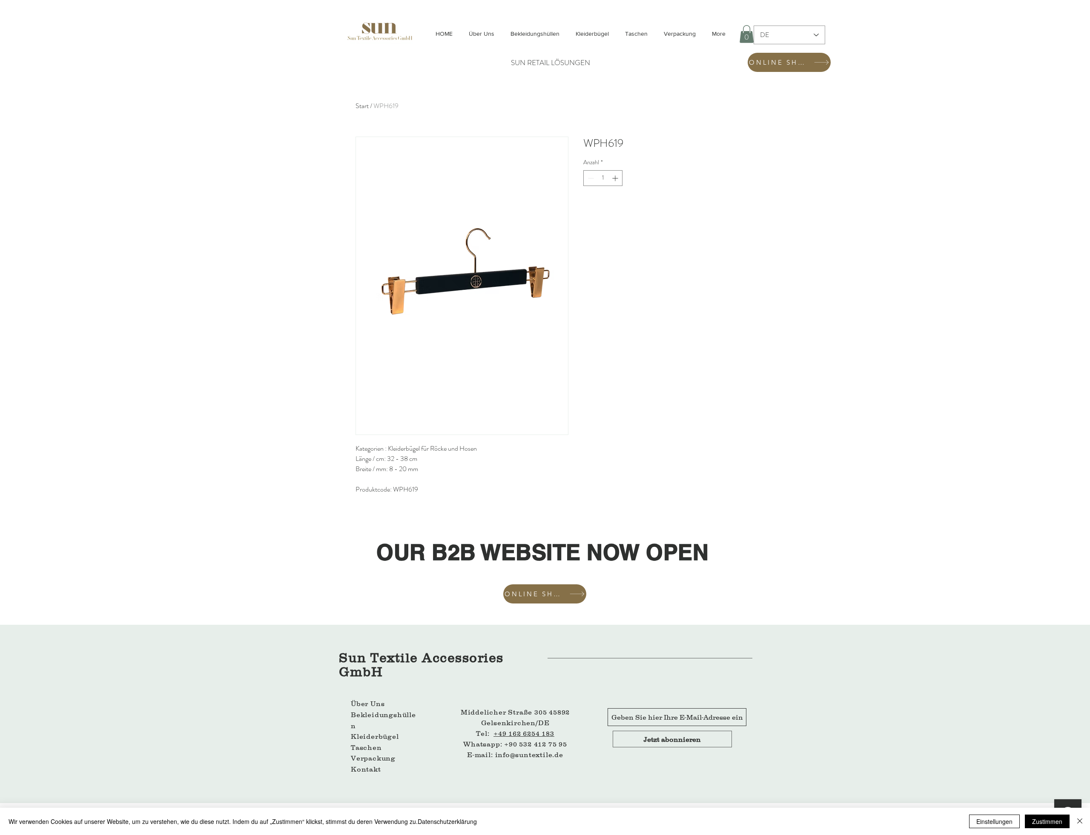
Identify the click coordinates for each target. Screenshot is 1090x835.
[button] (746, 34)
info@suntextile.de (529, 754)
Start (362, 106)
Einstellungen (994, 821)
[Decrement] (590, 178)
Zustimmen (1047, 821)
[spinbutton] (603, 178)
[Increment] (616, 178)
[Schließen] (1080, 821)
